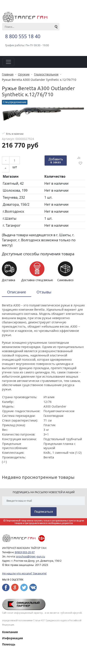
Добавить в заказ (55, 160)
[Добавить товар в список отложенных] (80, 163)
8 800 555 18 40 (22, 36)
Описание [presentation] (16, 292)
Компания (10, 632)
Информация (12, 638)
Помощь (8, 644)
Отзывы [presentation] (44, 292)
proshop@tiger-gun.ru (30, 556)
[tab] (16, 292)
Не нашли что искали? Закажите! (24, 573)
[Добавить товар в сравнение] (78, 158)
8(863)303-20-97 (25, 552)
